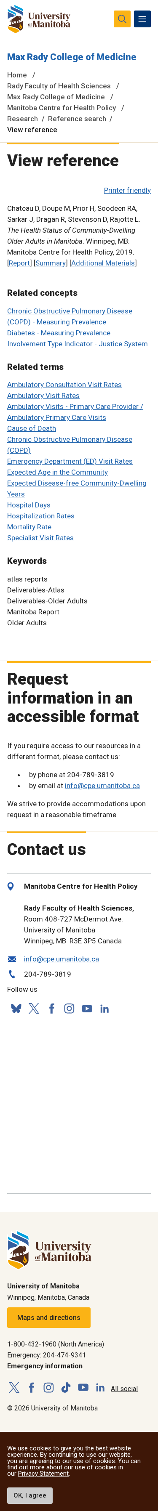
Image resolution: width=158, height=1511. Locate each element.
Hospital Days (29, 505)
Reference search (77, 118)
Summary (50, 263)
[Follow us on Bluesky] (16, 1008)
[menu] (142, 19)
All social (124, 1389)
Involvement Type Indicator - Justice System (77, 344)
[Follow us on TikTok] (66, 1387)
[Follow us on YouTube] (87, 1007)
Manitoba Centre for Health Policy (61, 108)
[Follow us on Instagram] (69, 1008)
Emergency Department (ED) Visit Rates (70, 461)
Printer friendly (127, 190)
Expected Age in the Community (57, 472)
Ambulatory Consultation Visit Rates (64, 384)
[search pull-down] (122, 19)
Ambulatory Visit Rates (43, 395)
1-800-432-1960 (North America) (55, 1344)
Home (17, 75)
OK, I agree (29, 1495)
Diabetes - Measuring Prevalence (58, 333)
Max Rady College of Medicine (72, 57)
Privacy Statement (43, 1473)
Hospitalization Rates (41, 516)
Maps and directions (48, 1318)
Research (22, 118)
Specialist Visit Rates (40, 538)
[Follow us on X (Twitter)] (34, 1008)
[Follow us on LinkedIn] (104, 1007)
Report (19, 263)
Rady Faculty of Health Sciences (59, 86)
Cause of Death (31, 428)
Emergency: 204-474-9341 (46, 1355)
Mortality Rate (29, 527)
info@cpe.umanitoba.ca (102, 785)
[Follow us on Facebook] (51, 1008)
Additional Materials (103, 263)
